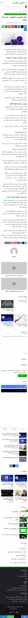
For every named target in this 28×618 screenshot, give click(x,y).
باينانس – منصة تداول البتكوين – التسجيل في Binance (16, 597)
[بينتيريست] (16, 243)
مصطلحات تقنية (8, 14)
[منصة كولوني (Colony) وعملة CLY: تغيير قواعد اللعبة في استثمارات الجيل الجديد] (7, 317)
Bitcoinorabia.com (13, 608)
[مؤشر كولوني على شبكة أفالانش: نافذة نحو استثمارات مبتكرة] (23, 441)
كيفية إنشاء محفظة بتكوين (13, 523)
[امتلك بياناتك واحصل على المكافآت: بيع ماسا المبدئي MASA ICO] (23, 453)
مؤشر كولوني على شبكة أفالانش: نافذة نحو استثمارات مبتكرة (7, 484)
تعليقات (4, 428)
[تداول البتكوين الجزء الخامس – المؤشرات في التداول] (21, 318)
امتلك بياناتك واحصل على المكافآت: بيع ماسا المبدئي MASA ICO (13, 6)
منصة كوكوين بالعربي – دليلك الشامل (11, 528)
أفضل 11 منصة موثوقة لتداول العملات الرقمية (18, 599)
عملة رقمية (15, 14)
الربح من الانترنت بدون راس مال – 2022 (10, 534)
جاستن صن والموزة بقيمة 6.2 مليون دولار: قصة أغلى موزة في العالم (21, 499)
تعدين (26, 578)
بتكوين (20, 14)
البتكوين (20, 11)
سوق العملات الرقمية (22, 300)
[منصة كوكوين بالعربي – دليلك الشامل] (23, 530)
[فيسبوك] (26, 243)
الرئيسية (24, 11)
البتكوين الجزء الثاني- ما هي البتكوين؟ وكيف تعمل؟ (17, 589)
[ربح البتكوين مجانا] (23, 513)
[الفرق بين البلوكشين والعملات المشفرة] (23, 459)
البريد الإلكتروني (23, 359)
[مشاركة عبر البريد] (8, 243)
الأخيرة (23, 428)
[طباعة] (6, 243)
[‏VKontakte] (11, 243)
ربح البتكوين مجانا (14, 511)
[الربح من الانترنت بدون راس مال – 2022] (23, 536)
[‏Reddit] (13, 243)
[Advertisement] (14, 410)
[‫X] (23, 243)
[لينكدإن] (21, 243)
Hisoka (23, 22)
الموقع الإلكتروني (24, 364)
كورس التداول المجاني (22, 576)
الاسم (25, 353)
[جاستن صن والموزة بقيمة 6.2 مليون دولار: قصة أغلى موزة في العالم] (23, 447)
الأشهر (14, 428)
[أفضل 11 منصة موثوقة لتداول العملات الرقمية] (23, 519)
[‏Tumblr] (18, 243)
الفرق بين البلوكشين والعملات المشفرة (10, 457)
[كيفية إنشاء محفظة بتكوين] (23, 525)
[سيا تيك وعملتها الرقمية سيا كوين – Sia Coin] (7, 304)
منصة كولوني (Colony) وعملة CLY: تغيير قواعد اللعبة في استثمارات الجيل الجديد (7, 324)
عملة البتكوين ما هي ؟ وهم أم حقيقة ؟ (19, 587)
